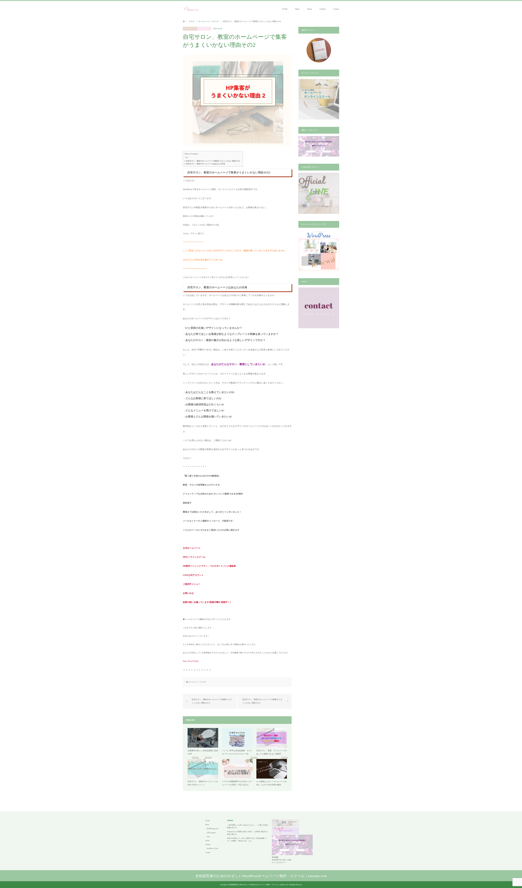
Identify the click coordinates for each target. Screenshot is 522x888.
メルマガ (204, 29)
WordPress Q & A (212, 848)
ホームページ (190, 29)
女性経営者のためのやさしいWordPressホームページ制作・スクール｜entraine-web (261, 876)
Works (309, 9)
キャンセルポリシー (279, 862)
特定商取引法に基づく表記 (281, 860)
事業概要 (275, 857)
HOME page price (212, 829)
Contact (336, 9)
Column (323, 9)
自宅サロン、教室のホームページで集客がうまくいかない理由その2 (213, 161)
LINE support (211, 833)
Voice (208, 837)
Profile (285, 9)
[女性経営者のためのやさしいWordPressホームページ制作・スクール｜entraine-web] (191, 9)
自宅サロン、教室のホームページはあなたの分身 (205, 164)
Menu (297, 9)
